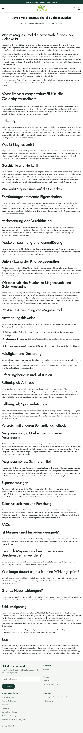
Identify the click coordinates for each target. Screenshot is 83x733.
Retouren (5, 704)
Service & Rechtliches (50, 684)
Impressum (5, 708)
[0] (78, 8)
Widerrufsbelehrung (9, 716)
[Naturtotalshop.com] (41, 8)
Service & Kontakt (8, 697)
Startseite (46, 669)
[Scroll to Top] (78, 721)
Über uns (46, 680)
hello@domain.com (50, 701)
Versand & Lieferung (9, 701)
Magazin (46, 677)
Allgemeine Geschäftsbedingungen (14, 719)
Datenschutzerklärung (9, 712)
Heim (21, 23)
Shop (45, 673)
